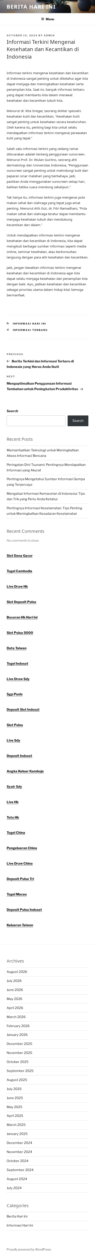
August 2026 (17, 972)
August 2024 (17, 1179)
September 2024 (20, 1170)
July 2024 (14, 1188)
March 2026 (16, 1017)
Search (12, 411)
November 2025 (19, 1053)
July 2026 (14, 981)
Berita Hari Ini (31, 6)
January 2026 (17, 1035)
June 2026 (15, 990)
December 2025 (19, 1044)
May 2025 (14, 1107)
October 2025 (17, 1062)
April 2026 (15, 1008)
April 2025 (15, 1116)
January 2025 (17, 1134)
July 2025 (14, 1089)
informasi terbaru (30, 330)
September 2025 (20, 1071)
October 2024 (17, 1161)
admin (49, 35)
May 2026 (14, 999)
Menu (50, 19)
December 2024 (19, 1143)
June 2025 (15, 1098)
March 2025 (16, 1125)
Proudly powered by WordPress (29, 1249)
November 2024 (19, 1152)
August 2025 (17, 1080)
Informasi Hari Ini (29, 323)
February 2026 (18, 1026)
